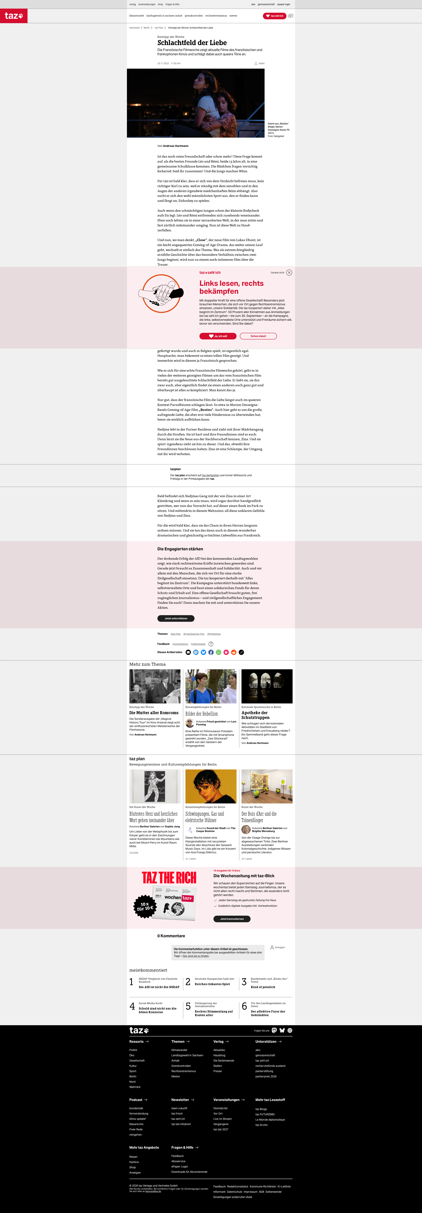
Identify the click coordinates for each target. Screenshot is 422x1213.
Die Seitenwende (223, 1060)
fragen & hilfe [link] (172, 4)
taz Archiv (262, 1125)
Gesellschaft (137, 1060)
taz (139, 1030)
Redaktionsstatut (238, 1186)
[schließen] (289, 272)
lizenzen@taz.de (153, 1191)
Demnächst (220, 1108)
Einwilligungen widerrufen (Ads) (232, 1197)
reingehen (135, 1134)
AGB (262, 1192)
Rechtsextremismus (183, 1071)
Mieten (175, 1076)
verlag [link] (132, 4)
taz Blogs (261, 1109)
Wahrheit (134, 1087)
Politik (133, 1050)
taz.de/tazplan (210, 475)
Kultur (133, 1066)
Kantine (134, 1162)
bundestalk (136, 1108)
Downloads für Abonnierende (189, 1172)
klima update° (137, 1119)
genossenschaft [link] (266, 4)
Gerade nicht (277, 272)
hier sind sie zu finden (196, 956)
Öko (131, 1055)
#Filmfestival (214, 633)
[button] (290, 16)
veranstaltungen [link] (146, 4)
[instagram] (290, 1032)
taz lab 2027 (220, 1129)
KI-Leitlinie (284, 1186)
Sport (132, 1071)
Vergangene (220, 1124)
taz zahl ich (262, 1060)
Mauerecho (136, 1124)
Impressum (251, 1192)
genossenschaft (265, 1055)
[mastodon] (274, 1032)
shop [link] (160, 4)
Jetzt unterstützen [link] (176, 618)
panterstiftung (264, 1071)
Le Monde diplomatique (270, 1119)
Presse (217, 1071)
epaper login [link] (283, 4)
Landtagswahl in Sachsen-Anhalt (187, 1058)
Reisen (133, 1157)
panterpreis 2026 (266, 1076)
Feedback (177, 1156)
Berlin (147, 28)
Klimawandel (179, 1050)
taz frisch (177, 1113)
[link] (137, 16)
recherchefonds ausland (270, 1066)
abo (258, 1050)
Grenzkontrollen (181, 1066)
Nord (132, 1081)
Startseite (134, 28)
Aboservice (178, 1161)
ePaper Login (179, 1166)
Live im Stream (222, 1119)
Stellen (217, 1066)
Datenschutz (235, 1192)
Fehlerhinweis (198, 644)
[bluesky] (282, 1032)
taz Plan (159, 28)
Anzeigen (135, 1172)
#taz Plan (176, 633)
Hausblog (219, 1055)
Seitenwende (274, 1192)
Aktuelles (219, 1050)
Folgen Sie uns (261, 1030)
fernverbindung (138, 1113)
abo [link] (253, 4)
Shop (132, 1167)
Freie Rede (136, 1129)
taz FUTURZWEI (265, 1114)
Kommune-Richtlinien (263, 1186)
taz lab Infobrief (181, 1124)
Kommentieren (181, 644)
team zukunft (179, 1108)
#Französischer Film (194, 633)
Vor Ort (218, 1113)
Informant (219, 1192)
